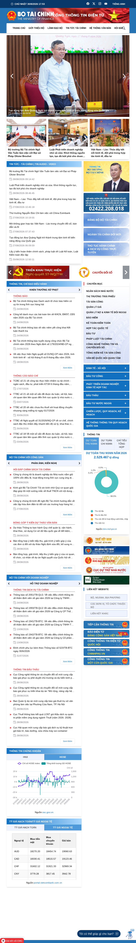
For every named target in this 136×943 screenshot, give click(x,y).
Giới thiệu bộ (36, 28)
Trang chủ (19, 28)
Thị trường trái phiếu (100, 296)
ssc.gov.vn (47, 812)
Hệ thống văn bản (100, 28)
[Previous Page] (12, 76)
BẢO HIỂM (92, 317)
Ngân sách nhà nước (100, 291)
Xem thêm (67, 368)
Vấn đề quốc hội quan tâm (103, 358)
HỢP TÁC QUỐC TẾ (97, 328)
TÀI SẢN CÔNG (94, 301)
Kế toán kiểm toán (98, 323)
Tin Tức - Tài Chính (21, 164)
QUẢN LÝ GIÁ (94, 307)
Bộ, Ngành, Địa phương (105, 597)
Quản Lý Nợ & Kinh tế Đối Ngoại (106, 312)
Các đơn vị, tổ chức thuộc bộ (108, 605)
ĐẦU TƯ (90, 333)
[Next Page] (124, 76)
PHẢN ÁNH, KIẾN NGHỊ (44, 463)
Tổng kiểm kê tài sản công (103, 352)
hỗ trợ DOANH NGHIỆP (44, 583)
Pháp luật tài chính (99, 338)
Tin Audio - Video (45, 164)
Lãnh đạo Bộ (55, 28)
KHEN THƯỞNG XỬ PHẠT (44, 289)
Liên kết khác (99, 613)
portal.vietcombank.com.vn (48, 882)
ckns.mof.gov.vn (110, 529)
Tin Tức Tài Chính (76, 28)
